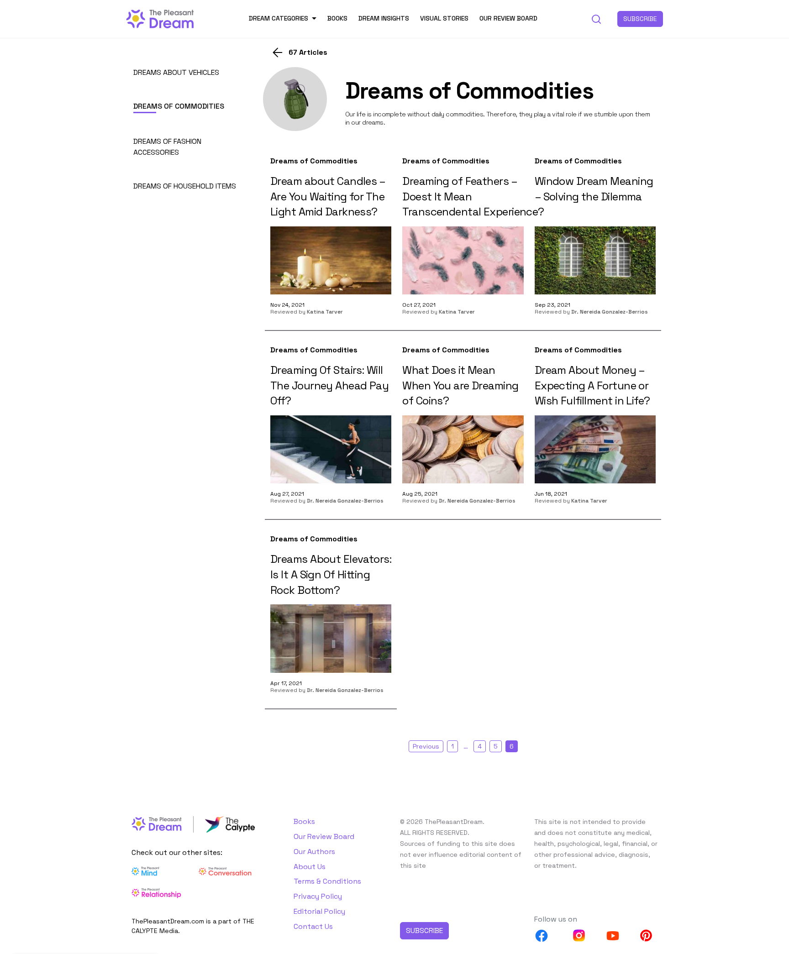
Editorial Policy (319, 911)
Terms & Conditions (327, 881)
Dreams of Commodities (178, 106)
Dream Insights (383, 18)
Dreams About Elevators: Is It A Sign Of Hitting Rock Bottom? (330, 574)
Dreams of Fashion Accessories (167, 146)
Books (337, 18)
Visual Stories (444, 18)
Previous (426, 746)
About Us (310, 866)
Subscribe (640, 19)
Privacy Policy (318, 896)
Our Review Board (508, 18)
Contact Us (313, 926)
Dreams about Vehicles (176, 72)
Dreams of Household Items (184, 186)
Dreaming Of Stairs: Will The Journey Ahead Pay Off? (329, 385)
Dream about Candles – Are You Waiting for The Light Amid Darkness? (327, 196)
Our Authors (314, 851)
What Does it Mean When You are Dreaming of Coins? (460, 385)
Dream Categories (278, 18)
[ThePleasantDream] (160, 18)
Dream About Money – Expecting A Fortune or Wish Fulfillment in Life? (592, 385)
